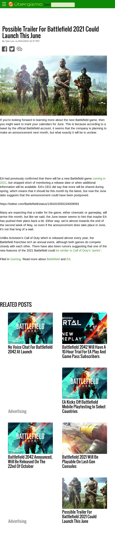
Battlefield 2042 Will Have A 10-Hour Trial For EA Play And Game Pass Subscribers (84, 351)
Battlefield (53, 259)
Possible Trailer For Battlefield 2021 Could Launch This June (79, 516)
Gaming (15, 259)
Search (47, 4)
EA (68, 259)
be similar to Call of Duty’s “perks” (78, 250)
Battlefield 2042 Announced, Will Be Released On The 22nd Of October (30, 461)
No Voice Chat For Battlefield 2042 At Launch (30, 349)
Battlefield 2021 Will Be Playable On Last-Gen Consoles (80, 461)
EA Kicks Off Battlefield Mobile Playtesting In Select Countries (84, 406)
